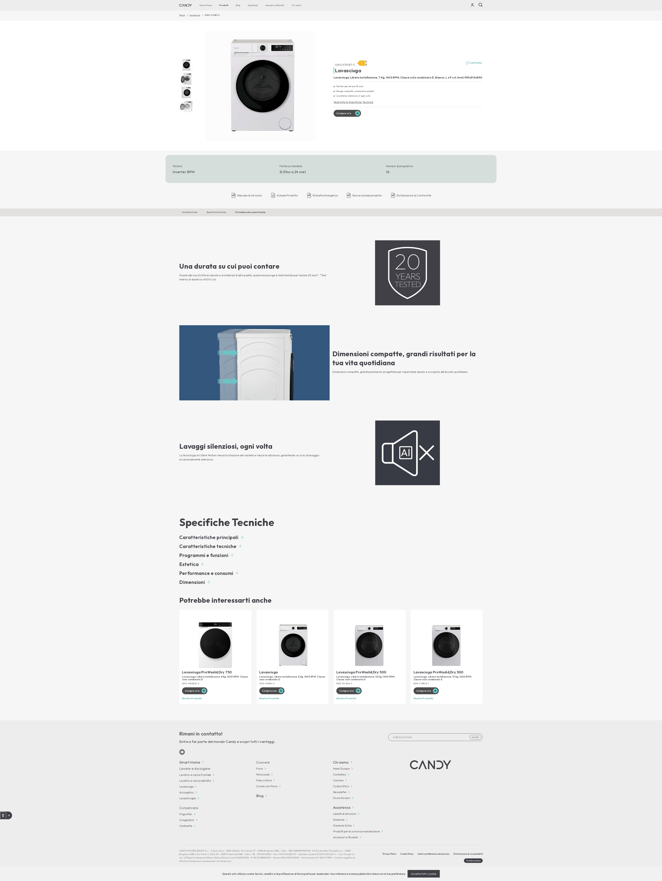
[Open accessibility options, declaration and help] (3, 815)
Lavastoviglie (187, 798)
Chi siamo (296, 5)
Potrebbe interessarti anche (250, 212)
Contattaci (339, 774)
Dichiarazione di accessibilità (468, 854)
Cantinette (185, 826)
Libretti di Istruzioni (344, 813)
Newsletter (340, 792)
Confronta (475, 62)
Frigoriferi (185, 814)
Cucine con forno (267, 786)
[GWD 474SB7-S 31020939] (261, 85)
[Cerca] (481, 5)
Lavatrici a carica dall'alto (195, 780)
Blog (238, 5)
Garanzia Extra (342, 825)
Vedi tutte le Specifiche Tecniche (353, 102)
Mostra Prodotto (192, 698)
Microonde (263, 774)
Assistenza (253, 5)
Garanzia (338, 819)
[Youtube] (182, 752)
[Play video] (186, 65)
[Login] (472, 5)
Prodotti (223, 5)
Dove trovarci (341, 798)
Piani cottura (264, 780)
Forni (259, 768)
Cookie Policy (406, 854)
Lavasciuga (194, 15)
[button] (211, 537)
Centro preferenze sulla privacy (433, 854)
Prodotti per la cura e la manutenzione (356, 831)
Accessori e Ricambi (274, 5)
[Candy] (185, 5)
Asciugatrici (186, 792)
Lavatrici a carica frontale (195, 775)
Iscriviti (475, 737)
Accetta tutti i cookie (423, 873)
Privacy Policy (389, 854)
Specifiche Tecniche (216, 212)
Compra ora (343, 113)
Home (182, 15)
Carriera (338, 780)
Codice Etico (341, 786)
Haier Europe (341, 768)
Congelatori (186, 820)
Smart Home (205, 5)
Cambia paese (473, 860)
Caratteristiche (189, 212)
